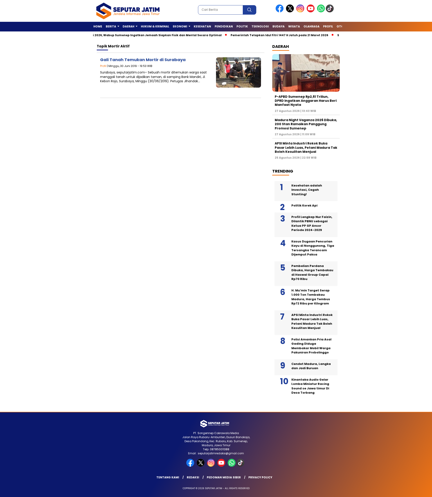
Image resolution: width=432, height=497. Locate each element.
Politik (242, 26)
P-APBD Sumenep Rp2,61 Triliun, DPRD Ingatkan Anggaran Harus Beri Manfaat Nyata (306, 100)
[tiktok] (330, 11)
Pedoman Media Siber (224, 477)
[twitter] (290, 11)
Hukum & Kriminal (155, 26)
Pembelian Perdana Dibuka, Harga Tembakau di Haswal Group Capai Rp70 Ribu (312, 272)
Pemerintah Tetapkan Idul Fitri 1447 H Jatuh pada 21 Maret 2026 (267, 35)
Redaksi (193, 477)
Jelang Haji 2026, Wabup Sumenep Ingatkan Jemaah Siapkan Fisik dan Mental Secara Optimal (137, 35)
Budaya (278, 26)
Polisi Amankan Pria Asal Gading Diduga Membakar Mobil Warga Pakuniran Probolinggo (311, 346)
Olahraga (312, 26)
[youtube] (311, 11)
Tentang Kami (167, 477)
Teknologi (260, 26)
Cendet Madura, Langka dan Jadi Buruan (311, 366)
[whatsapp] (321, 11)
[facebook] (280, 11)
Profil (328, 26)
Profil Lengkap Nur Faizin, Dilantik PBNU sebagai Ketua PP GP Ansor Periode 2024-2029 (311, 223)
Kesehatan (202, 26)
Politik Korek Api (304, 205)
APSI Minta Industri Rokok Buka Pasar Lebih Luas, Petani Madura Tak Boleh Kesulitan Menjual (306, 147)
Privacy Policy (260, 477)
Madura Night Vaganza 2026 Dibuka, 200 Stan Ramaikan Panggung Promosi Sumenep (306, 124)
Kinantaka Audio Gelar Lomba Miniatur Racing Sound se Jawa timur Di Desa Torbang (310, 386)
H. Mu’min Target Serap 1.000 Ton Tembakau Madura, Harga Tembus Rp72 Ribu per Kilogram (310, 297)
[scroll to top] (415, 490)
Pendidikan (224, 26)
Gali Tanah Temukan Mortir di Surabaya (143, 59)
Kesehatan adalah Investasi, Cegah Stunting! (306, 189)
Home (97, 26)
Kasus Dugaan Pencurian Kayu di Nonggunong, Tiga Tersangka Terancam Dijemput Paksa (312, 248)
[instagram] (301, 11)
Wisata (294, 26)
